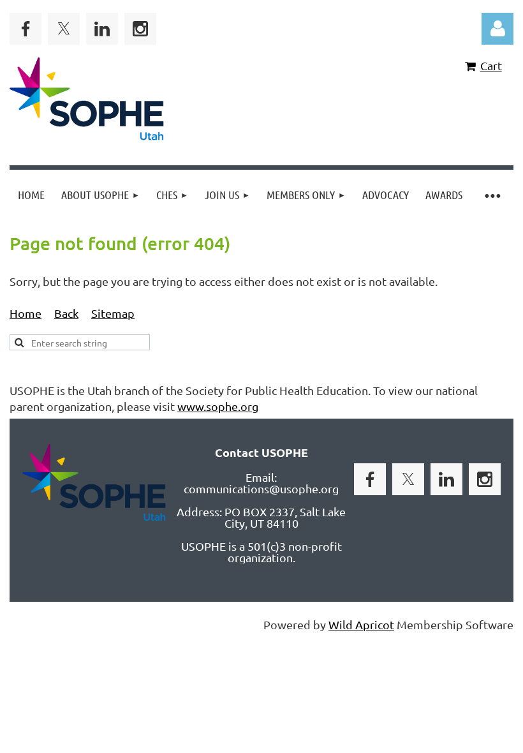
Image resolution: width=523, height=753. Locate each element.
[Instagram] (140, 29)
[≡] (492, 195)
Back (66, 313)
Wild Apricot (361, 624)
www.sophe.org (217, 406)
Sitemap (113, 313)
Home (25, 313)
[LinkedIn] (102, 29)
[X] (64, 29)
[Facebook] (25, 29)
